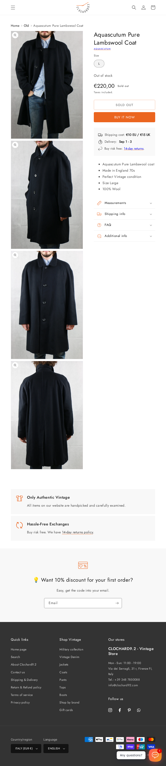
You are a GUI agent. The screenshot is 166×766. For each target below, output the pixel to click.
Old (26, 25)
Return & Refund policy (26, 687)
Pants (63, 680)
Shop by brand (69, 702)
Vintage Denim (69, 657)
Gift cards (66, 710)
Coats (63, 672)
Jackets (63, 664)
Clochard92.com (135, 755)
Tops (62, 687)
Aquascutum (102, 48)
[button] (13, 7)
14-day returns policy (77, 532)
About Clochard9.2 (23, 664)
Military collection (71, 649)
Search (15, 657)
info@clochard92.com (123, 685)
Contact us (18, 672)
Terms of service (22, 695)
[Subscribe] (117, 603)
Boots (63, 695)
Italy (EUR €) (24, 748)
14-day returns (134, 148)
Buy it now (124, 117)
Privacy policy (20, 702)
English (54, 748)
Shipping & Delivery (24, 680)
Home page (19, 649)
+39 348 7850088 (127, 679)
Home (15, 25)
